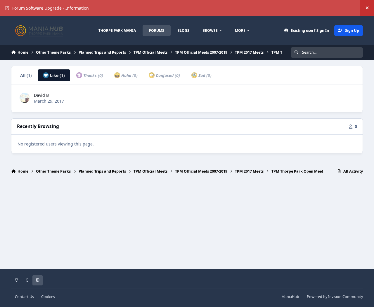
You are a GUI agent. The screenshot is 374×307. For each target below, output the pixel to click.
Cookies (48, 296)
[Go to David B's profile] (25, 98)
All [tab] (26, 75)
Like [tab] (57, 75)
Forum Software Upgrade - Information (50, 8)
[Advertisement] (187, 224)
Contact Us (24, 296)
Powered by (335, 296)
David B (41, 95)
